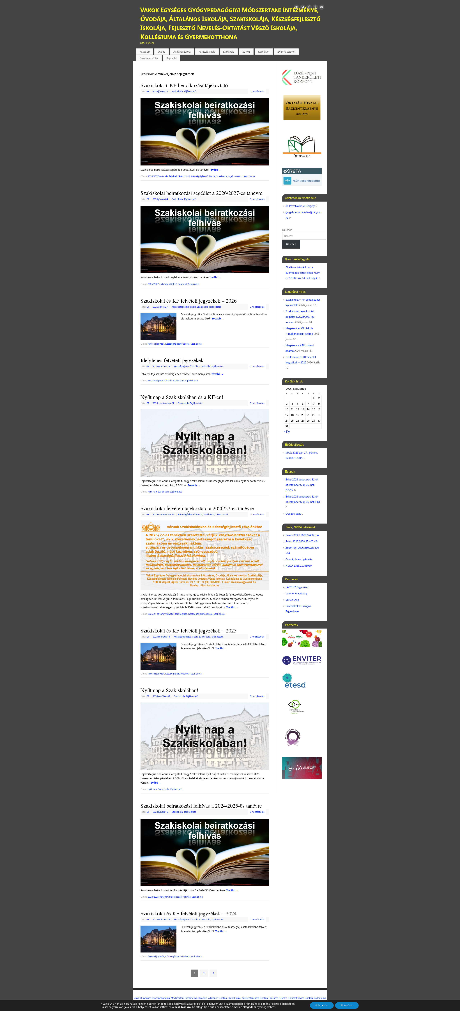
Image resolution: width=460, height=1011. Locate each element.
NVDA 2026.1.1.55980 (299, 565)
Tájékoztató (190, 91)
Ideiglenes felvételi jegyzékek (172, 360)
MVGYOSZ (292, 599)
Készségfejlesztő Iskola (203, 176)
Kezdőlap (145, 51)
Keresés (287, 229)
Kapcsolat (171, 58)
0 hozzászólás (257, 91)
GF (147, 91)
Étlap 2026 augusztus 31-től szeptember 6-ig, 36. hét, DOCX (302, 485)
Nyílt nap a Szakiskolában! (169, 690)
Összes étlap (293, 513)
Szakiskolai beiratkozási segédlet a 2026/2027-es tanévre (201, 192)
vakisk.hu (108, 1003)
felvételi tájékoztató (179, 176)
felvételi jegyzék (156, 343)
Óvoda (161, 51)
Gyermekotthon (286, 51)
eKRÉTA (173, 284)
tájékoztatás (235, 176)
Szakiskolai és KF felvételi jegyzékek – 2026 (189, 300)
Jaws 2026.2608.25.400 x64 (302, 541)
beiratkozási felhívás (180, 896)
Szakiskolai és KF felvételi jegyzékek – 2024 (189, 913)
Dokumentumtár (149, 58)
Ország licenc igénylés (299, 559)
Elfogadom (321, 1005)
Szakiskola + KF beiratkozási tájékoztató (184, 85)
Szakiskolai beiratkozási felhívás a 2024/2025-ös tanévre (201, 805)
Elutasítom (347, 1005)
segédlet (182, 284)
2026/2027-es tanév (158, 176)
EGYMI (246, 51)
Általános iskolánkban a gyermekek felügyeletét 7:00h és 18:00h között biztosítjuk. (303, 273)
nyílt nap (152, 491)
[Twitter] (302, 7)
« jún (287, 431)
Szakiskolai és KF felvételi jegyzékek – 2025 (189, 630)
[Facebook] (309, 7)
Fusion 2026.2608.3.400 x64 (302, 535)
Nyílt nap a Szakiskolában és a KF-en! (182, 396)
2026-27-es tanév (156, 613)
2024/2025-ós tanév (158, 896)
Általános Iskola (181, 51)
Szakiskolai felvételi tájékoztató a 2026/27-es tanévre (197, 508)
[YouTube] (321, 7)
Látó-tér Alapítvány (296, 593)
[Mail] (296, 7)
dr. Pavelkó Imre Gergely (300, 205)
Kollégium (263, 51)
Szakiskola (228, 51)
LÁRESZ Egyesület (297, 587)
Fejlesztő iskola (207, 51)
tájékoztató (249, 176)
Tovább (215, 169)
